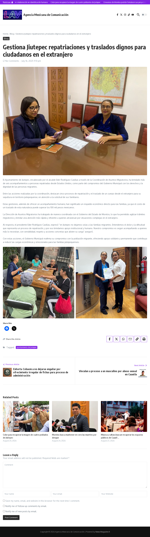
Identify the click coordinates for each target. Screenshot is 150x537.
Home (5, 34)
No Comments (12, 61)
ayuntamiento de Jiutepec (27, 347)
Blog (12, 34)
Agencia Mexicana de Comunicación (45, 14)
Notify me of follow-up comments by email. (26, 506)
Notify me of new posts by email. (21, 511)
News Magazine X (103, 532)
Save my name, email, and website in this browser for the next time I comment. (42, 501)
